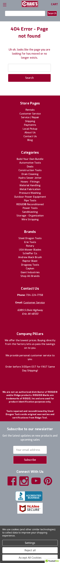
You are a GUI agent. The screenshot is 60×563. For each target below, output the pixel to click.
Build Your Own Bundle (30, 159)
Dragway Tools (30, 264)
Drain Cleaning (30, 174)
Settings (30, 543)
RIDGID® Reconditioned (30, 204)
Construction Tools (30, 170)
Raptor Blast (30, 261)
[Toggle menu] (4, 4)
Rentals (30, 109)
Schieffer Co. (30, 253)
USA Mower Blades (30, 249)
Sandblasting (30, 212)
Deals (30, 166)
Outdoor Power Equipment (30, 196)
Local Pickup (30, 128)
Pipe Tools (30, 200)
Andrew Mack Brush (30, 257)
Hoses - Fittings (30, 181)
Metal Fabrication (30, 189)
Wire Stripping (30, 219)
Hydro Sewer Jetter (30, 177)
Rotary (30, 245)
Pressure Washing (30, 193)
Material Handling (30, 185)
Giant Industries (30, 272)
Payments (30, 125)
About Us (30, 132)
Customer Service (30, 113)
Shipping (30, 121)
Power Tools (30, 208)
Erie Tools (30, 242)
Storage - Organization (30, 215)
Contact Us (30, 136)
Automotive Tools (30, 162)
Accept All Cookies (30, 557)
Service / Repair (30, 117)
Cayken (30, 268)
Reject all (30, 550)
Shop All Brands (30, 276)
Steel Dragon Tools (30, 238)
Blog (30, 140)
